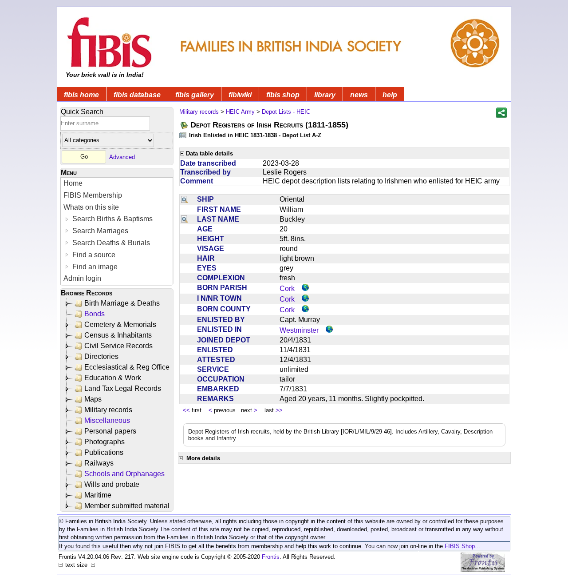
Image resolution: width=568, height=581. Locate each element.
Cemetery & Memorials (120, 324)
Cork (287, 288)
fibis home (81, 95)
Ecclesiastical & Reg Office (127, 367)
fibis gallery (194, 95)
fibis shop (283, 95)
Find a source (93, 255)
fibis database (137, 95)
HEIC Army (240, 111)
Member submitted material (127, 505)
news (359, 95)
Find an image (94, 267)
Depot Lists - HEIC (286, 111)
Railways (99, 463)
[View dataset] (183, 135)
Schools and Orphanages (124, 474)
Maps (93, 399)
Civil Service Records (118, 346)
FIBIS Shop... (462, 546)
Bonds (94, 314)
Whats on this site (91, 207)
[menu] (116, 231)
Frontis (271, 556)
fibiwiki (240, 95)
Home (73, 183)
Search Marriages (99, 231)
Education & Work (112, 378)
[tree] (117, 404)
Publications (103, 452)
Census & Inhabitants (118, 335)
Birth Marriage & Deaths (122, 303)
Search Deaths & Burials (110, 243)
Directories (101, 356)
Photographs (104, 442)
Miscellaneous (107, 420)
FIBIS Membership (92, 195)
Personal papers (110, 431)
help (390, 95)
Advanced (122, 156)
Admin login (82, 278)
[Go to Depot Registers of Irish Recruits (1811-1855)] (185, 125)
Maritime (97, 495)
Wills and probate (111, 484)
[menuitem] (117, 184)
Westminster (299, 330)
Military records (108, 410)
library (324, 95)
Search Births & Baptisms (112, 219)
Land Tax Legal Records (122, 388)
